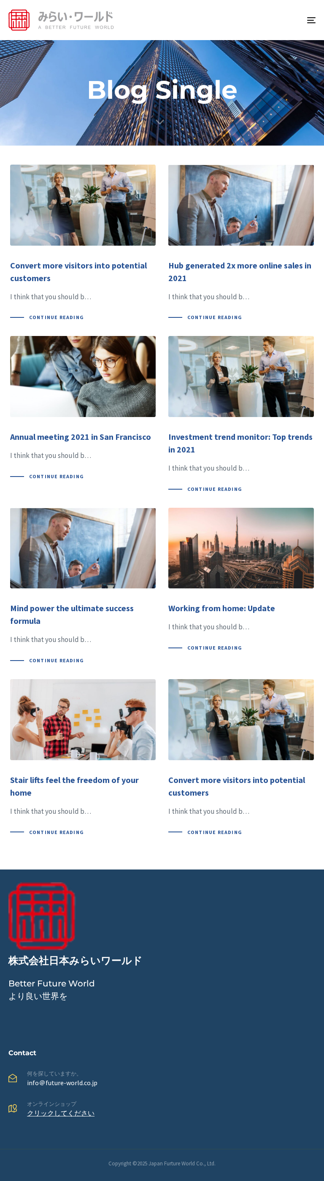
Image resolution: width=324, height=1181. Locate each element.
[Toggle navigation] (264, 20)
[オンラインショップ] (162, 1110)
